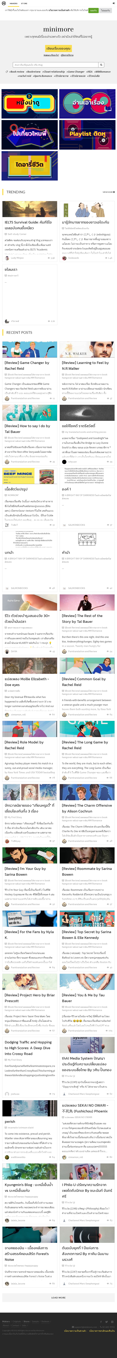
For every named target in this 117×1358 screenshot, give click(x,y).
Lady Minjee (17, 258)
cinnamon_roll (18, 714)
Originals (16, 1321)
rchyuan (72, 462)
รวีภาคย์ (15, 321)
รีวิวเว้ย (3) (70, 1076)
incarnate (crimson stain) (21, 1127)
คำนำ (66, 552)
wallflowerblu (18, 1157)
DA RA (14, 651)
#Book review (16, 71)
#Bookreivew (33, 71)
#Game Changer (75, 71)
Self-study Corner (17, 234)
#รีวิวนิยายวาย (61, 76)
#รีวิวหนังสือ (93, 76)
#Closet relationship (53, 71)
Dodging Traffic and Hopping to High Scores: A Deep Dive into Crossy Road (28, 1047)
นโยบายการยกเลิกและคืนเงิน (102, 1331)
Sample (35, 1321)
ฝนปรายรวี (13, 275)
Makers (13, 3)
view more (108, 192)
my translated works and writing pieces (85, 432)
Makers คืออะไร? (51, 55)
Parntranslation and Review (25, 398)
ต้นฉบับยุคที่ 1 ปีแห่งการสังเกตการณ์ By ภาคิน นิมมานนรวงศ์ (85, 1253)
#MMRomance (102, 71)
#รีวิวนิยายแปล (77, 76)
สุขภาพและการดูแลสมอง (20, 627)
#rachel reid (24, 76)
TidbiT (14, 525)
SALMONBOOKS (76, 525)
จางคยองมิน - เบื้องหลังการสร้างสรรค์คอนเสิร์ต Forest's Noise (27, 1253)
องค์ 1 (66, 489)
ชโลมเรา (11, 269)
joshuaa (15, 1094)
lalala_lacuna (18, 1220)
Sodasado (73, 258)
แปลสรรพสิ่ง (14, 691)
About (6, 1325)
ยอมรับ (93, 10)
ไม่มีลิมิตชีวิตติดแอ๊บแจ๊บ (77, 228)
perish (10, 1121)
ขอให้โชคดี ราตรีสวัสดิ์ (78, 426)
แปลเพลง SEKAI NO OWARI (78, 1117)
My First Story (15, 817)
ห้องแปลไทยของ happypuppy (23, 1196)
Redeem (45, 1321)
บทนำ (9, 552)
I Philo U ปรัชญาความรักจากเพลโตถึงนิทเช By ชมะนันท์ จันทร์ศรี (87, 1190)
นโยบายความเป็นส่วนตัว (59, 10)
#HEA (89, 71)
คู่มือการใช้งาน (67, 55)
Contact (15, 1325)
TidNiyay (16, 841)
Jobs (24, 1325)
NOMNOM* (13, 495)
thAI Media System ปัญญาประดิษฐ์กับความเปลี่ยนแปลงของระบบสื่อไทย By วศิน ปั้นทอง (87, 1064)
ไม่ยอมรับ (105, 10)
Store (24, 3)
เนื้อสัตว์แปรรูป (16, 489)
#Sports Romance (42, 76)
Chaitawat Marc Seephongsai (83, 1094)
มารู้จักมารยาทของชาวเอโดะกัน (85, 222)
